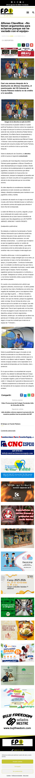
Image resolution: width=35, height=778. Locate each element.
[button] (28, 13)
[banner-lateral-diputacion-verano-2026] (17, 491)
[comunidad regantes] (17, 468)
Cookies (9, 775)
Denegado (18, 766)
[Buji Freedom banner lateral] (17, 721)
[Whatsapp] (23, 2)
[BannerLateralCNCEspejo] (17, 445)
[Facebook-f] (11, 2)
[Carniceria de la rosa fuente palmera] (17, 515)
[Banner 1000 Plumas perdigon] (17, 538)
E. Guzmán (10, 36)
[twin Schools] (17, 584)
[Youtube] (20, 2)
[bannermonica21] (17, 561)
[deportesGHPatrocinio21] (17, 52)
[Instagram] (17, 2)
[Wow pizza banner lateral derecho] (17, 630)
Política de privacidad (17, 775)
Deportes (8, 40)
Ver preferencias (17, 771)
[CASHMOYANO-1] (17, 607)
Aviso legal (25, 775)
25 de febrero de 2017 (19, 36)
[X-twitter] (14, 2)
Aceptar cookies (17, 761)
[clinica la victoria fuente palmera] (17, 675)
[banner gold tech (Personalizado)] (17, 653)
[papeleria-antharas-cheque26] (17, 698)
